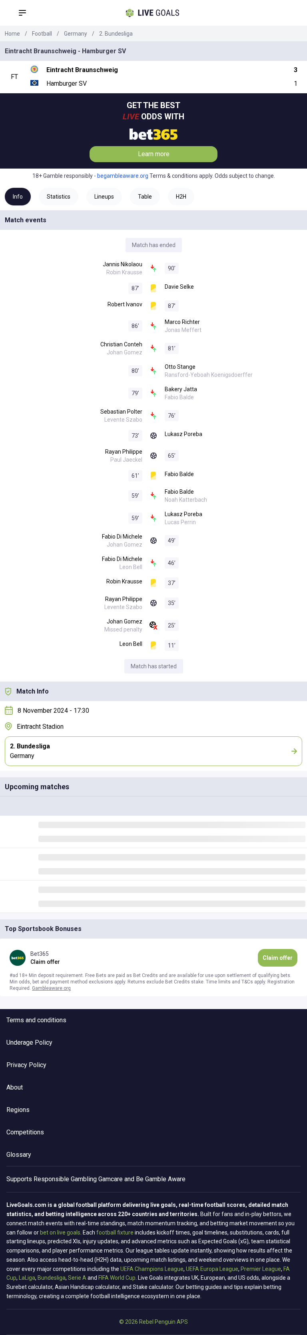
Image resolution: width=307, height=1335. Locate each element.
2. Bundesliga (116, 33)
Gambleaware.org (51, 988)
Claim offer (278, 958)
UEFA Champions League (151, 1269)
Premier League (261, 1269)
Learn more (153, 154)
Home (12, 33)
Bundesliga (52, 1278)
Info (18, 196)
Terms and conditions (36, 1020)
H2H (181, 196)
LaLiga (27, 1278)
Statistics (58, 196)
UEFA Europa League (212, 1269)
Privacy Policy (26, 1065)
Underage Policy (29, 1042)
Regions (18, 1110)
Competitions (25, 1132)
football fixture (115, 1232)
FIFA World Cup (117, 1278)
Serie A (77, 1278)
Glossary (18, 1154)
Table (145, 196)
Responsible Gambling (65, 1179)
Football (42, 33)
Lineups (104, 196)
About (14, 1087)
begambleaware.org (122, 176)
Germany (75, 33)
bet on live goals (60, 1232)
